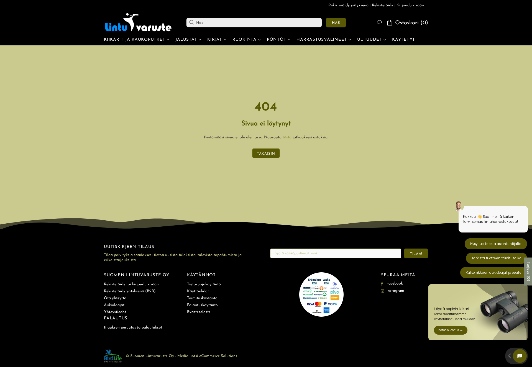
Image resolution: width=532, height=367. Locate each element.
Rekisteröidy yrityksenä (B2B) (130, 291)
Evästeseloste (199, 312)
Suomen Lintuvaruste (138, 22)
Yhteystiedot (115, 312)
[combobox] (254, 22)
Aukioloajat (114, 305)
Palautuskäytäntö (202, 305)
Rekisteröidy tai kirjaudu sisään (131, 284)
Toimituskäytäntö (202, 298)
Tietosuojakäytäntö (204, 284)
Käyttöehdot (198, 291)
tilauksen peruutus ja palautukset (133, 327)
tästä (287, 137)
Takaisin (266, 154)
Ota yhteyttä (115, 298)
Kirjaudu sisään (410, 5)
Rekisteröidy (382, 5)
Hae (336, 23)
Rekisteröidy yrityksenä (348, 5)
